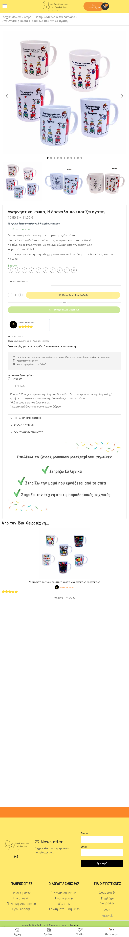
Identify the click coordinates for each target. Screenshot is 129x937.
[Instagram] (16, 856)
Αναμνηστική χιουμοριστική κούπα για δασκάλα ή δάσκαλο (64, 582)
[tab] (64, 386)
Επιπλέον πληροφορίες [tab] (28, 418)
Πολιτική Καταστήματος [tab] (28, 432)
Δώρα (27, 17)
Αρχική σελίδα (12, 17)
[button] (5, 6)
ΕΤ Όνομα (35, 340)
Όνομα (85, 833)
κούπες (45, 340)
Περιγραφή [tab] (20, 386)
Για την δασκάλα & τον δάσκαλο (55, 17)
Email (84, 846)
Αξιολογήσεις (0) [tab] (24, 425)
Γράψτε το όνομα (18, 281)
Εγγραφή (102, 863)
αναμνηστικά (21, 340)
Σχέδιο (12, 265)
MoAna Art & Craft (25, 322)
